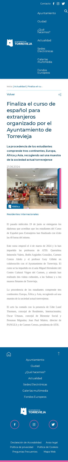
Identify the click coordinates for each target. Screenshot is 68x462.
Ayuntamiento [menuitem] (46, 13)
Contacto (45, 3)
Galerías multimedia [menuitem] (44, 60)
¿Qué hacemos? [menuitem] (43, 31)
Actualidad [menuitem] (44, 40)
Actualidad (20, 86)
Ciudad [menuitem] (41, 21)
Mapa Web (50, 451)
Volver (11, 94)
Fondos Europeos (35, 396)
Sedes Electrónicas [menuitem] (45, 50)
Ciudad (35, 366)
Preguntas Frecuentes (24, 451)
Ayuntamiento (35, 359)
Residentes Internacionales (23, 214)
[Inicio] (20, 43)
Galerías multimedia (35, 390)
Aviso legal (52, 442)
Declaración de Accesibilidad (25, 442)
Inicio (9, 86)
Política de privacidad (21, 447)
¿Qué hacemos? (35, 372)
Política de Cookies (47, 447)
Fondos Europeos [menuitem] (43, 71)
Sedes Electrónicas (35, 384)
